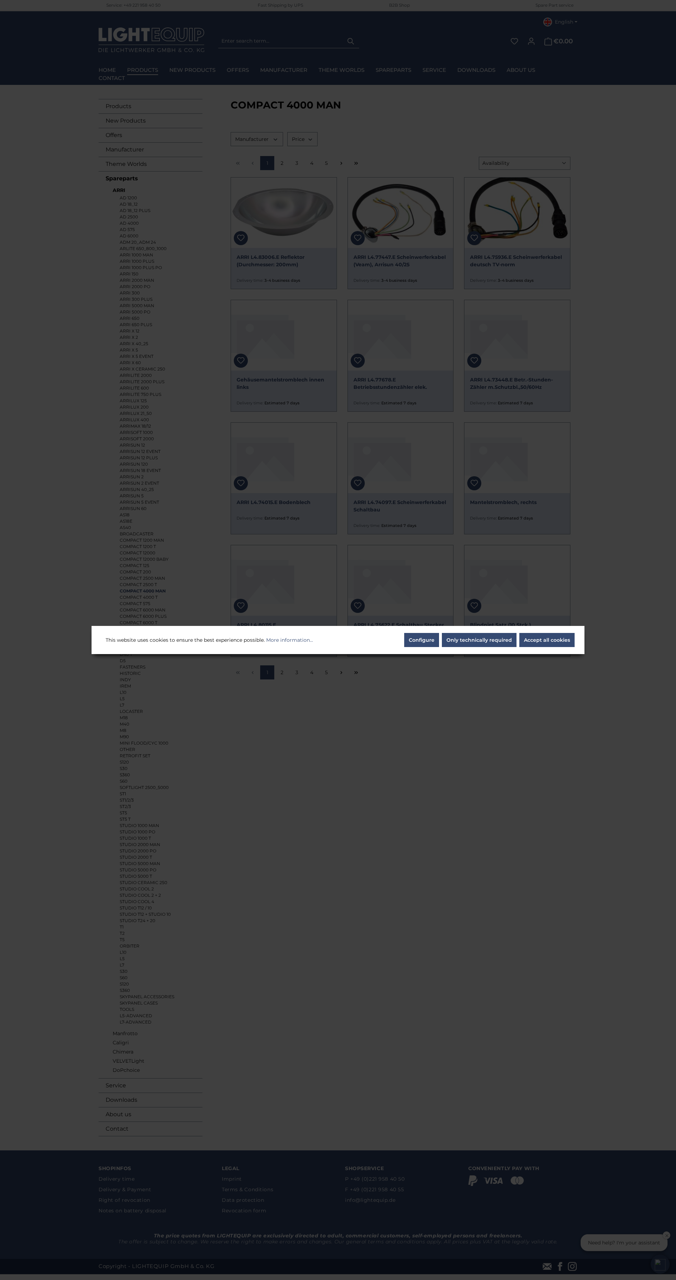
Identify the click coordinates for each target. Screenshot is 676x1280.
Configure (421, 640)
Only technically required (479, 640)
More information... (289, 640)
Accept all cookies (547, 640)
